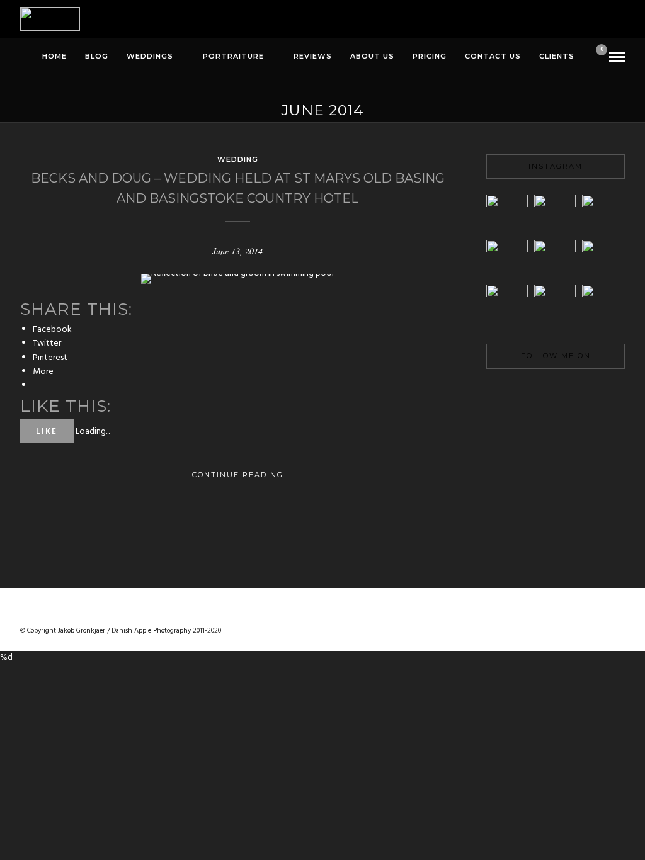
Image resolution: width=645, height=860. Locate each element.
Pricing (430, 56)
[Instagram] (598, 393)
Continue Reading (237, 474)
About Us (372, 56)
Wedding (237, 159)
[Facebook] (512, 393)
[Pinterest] (577, 393)
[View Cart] (596, 57)
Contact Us (493, 56)
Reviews (313, 56)
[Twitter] (534, 393)
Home (54, 56)
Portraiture (233, 56)
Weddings (150, 56)
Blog (96, 56)
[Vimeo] (555, 393)
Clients (556, 56)
